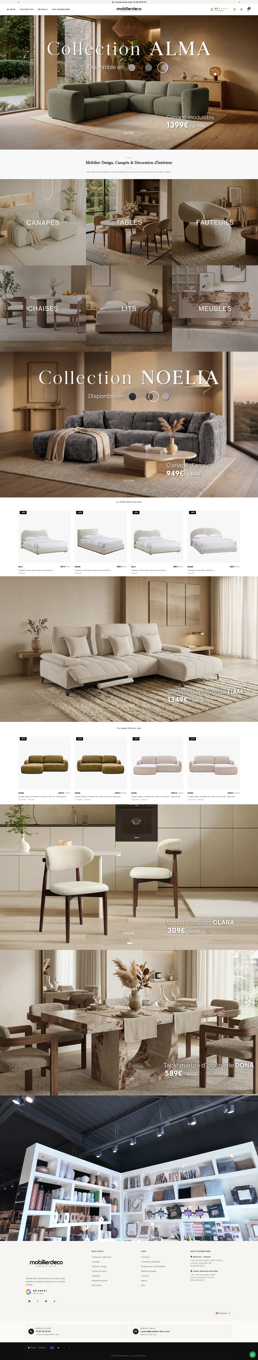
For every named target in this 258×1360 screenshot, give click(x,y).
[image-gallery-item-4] (43, 308)
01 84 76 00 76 (197, 1280)
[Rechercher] (235, 9)
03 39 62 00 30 (197, 1266)
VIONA (21, 793)
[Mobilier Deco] (55, 1263)
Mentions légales (148, 1271)
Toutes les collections (101, 1257)
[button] (11, 9)
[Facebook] (37, 1301)
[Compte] (241, 9)
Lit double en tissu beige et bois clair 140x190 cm (148, 570)
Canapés (96, 1262)
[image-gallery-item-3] (215, 222)
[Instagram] (29, 1301)
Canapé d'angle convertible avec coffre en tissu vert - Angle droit (97, 797)
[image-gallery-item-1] (43, 222)
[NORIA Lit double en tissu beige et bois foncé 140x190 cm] (101, 536)
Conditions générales (150, 1262)
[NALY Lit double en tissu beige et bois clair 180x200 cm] (44, 536)
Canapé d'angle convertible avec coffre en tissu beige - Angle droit (211, 797)
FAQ (143, 1285)
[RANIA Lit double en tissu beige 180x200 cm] (213, 536)
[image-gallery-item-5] (129, 308)
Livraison (145, 1276)
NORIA (77, 567)
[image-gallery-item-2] (129, 222)
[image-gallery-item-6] (215, 308)
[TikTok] (54, 1301)
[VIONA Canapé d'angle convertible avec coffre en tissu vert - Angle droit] (101, 763)
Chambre (96, 1276)
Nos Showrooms (200, 1251)
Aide (143, 1251)
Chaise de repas (99, 1271)
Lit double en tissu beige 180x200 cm (200, 570)
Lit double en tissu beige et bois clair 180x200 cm (35, 570)
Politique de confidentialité (153, 1266)
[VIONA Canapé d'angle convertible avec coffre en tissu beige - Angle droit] (213, 763)
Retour (144, 1280)
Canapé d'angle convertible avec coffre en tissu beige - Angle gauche (155, 797)
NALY (20, 567)
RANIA (190, 567)
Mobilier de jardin (99, 1280)
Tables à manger (99, 1266)
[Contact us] (252, 1354)
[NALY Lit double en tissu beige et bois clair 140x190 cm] (157, 536)
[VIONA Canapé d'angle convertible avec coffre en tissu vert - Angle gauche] (44, 763)
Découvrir (129, 132)
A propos (145, 1257)
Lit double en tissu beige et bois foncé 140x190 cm (93, 570)
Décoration (97, 1285)
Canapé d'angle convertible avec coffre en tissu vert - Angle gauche (42, 797)
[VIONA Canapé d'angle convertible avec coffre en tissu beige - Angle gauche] (157, 763)
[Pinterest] (45, 1301)
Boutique (98, 1251)
